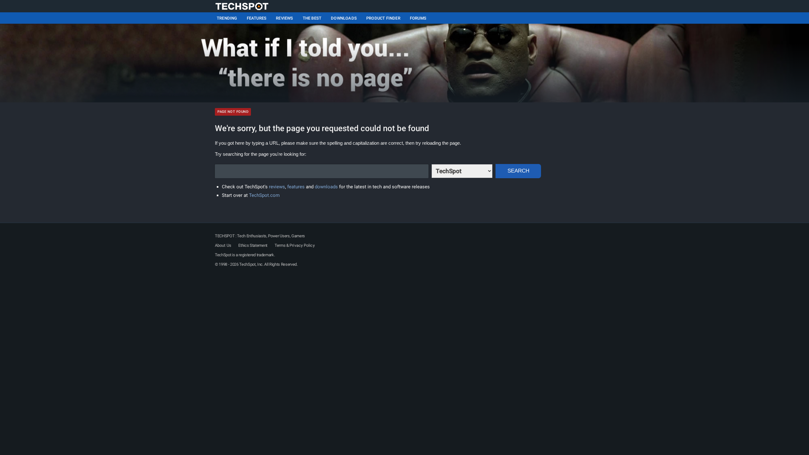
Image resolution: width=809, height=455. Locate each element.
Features (257, 18)
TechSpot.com (264, 195)
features (296, 187)
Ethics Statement (252, 245)
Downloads (344, 18)
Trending (227, 18)
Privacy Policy (301, 245)
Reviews (284, 18)
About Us (223, 245)
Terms (280, 245)
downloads (326, 187)
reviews (277, 187)
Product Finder (383, 18)
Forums (418, 18)
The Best (312, 18)
